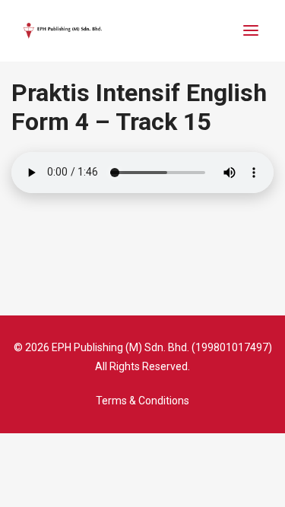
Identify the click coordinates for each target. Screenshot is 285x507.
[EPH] (62, 31)
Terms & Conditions (142, 401)
